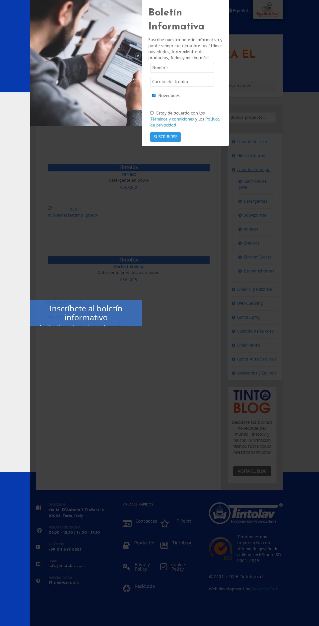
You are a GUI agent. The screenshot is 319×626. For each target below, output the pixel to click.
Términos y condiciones (172, 119)
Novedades (169, 95)
